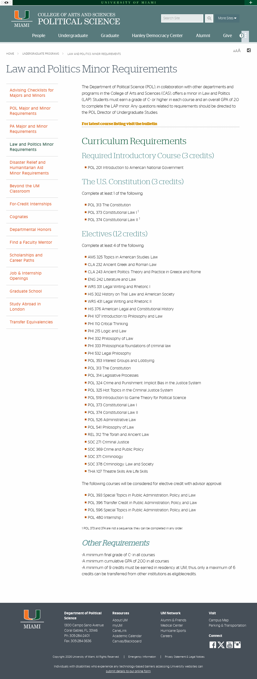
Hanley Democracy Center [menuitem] (157, 36)
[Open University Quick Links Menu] (250, 2)
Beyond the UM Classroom (25, 188)
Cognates (19, 217)
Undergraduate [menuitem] (73, 36)
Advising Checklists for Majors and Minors (32, 93)
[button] (246, 665)
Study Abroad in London (25, 306)
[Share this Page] (248, 51)
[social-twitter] (221, 644)
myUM (117, 625)
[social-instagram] (237, 644)
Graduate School (26, 291)
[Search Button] (209, 18)
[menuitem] (245, 36)
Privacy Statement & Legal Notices (185, 656)
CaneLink (119, 631)
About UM (119, 620)
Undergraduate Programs (41, 53)
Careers (166, 636)
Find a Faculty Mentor (31, 242)
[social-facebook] (213, 644)
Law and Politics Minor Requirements (94, 54)
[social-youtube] (229, 644)
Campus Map (219, 620)
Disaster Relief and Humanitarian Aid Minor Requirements (29, 167)
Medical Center (172, 625)
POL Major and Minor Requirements (30, 111)
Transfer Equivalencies (31, 322)
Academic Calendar (127, 636)
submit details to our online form (128, 671)
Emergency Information (142, 656)
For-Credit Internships (31, 204)
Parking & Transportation (227, 625)
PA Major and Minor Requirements (29, 129)
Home (10, 53)
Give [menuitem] (227, 36)
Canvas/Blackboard (127, 641)
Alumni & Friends (173, 620)
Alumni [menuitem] (203, 36)
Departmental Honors (30, 230)
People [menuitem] (38, 36)
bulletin (149, 124)
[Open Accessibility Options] (6, 2)
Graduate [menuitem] (110, 36)
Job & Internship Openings (26, 275)
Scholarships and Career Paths (26, 257)
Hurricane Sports (173, 631)
